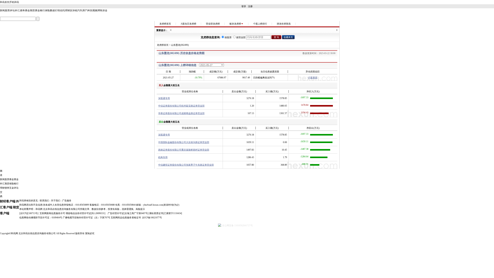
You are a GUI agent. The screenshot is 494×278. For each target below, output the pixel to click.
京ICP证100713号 (29, 213)
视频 (95, 10)
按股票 (228, 37)
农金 (105, 10)
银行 (42, 10)
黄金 (37, 10)
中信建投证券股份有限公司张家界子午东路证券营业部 (186, 165)
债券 (22, 10)
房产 (85, 10)
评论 (12, 10)
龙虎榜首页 (165, 23)
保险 (47, 10)
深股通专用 (164, 98)
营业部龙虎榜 (213, 23)
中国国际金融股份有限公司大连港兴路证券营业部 (183, 142)
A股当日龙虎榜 (188, 23)
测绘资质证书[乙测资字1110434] (165, 213)
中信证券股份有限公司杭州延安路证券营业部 (181, 105)
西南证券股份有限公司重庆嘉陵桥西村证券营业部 (183, 149)
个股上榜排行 (260, 23)
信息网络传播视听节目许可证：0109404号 (40, 217)
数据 (52, 10)
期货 (32, 10)
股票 (7, 10)
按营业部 (240, 37)
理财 (67, 10)
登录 (243, 6)
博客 (100, 10)
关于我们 (55, 200)
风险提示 (140, 209)
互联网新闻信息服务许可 (52, 213)
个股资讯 (312, 77)
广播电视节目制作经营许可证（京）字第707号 (86, 217)
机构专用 (162, 157)
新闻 (2, 10)
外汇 (17, 10)
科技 (90, 10)
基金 (27, 10)
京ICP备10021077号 (152, 217)
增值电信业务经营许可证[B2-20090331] (85, 213)
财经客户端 (7, 201)
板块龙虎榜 (235, 23)
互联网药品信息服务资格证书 (126, 217)
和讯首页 (4, 2)
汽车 (80, 10)
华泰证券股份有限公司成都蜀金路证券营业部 (181, 113)
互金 (11, 187)
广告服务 (66, 200)
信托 (62, 10)
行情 (57, 10)
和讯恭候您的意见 (28, 200)
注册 (250, 6)
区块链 (73, 10)
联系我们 (44, 200)
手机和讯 (14, 2)
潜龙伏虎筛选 (284, 23)
